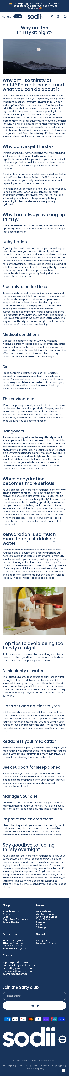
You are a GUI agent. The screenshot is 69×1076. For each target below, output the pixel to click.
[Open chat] (63, 1070)
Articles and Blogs (46, 916)
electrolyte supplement (38, 718)
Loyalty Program (12, 945)
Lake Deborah (44, 911)
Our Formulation (45, 914)
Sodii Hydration (28, 1060)
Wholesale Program (14, 948)
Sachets (7, 914)
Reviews (40, 922)
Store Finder (43, 919)
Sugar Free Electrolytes (16, 919)
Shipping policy (58, 1065)
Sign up (34, 1005)
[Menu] (4, 16)
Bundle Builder (11, 922)
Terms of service (41, 1065)
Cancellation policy (34, 1068)
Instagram (42, 940)
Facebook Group (46, 943)
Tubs (5, 916)
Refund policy (9, 1065)
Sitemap (41, 927)
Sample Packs (11, 911)
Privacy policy (24, 1065)
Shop (18, 16)
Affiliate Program (13, 943)
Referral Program (13, 940)
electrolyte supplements (21, 574)
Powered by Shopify (46, 1060)
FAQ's (39, 924)
